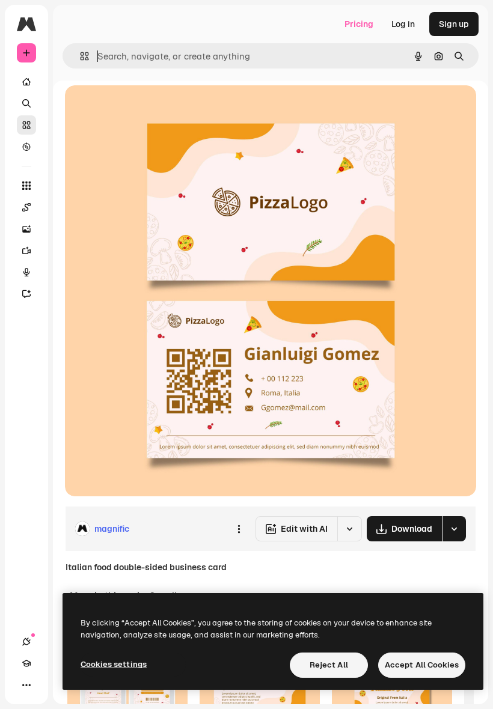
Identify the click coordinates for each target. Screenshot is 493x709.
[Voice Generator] (26, 272)
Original (142, 108)
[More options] (239, 529)
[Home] (26, 81)
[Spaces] (26, 207)
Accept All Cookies (422, 665)
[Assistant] (26, 293)
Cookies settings (114, 664)
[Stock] (26, 125)
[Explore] (26, 146)
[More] (26, 685)
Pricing (358, 24)
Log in (403, 24)
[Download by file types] (454, 528)
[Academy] (26, 663)
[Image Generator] (26, 229)
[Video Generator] (26, 250)
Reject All (329, 665)
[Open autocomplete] (79, 56)
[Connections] (26, 641)
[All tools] (26, 185)
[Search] (26, 103)
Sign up (454, 24)
